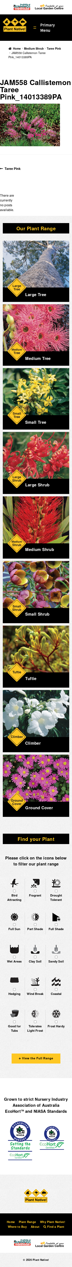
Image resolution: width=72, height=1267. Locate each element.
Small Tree (35, 422)
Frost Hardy (56, 1026)
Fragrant (35, 895)
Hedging (14, 994)
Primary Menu (47, 27)
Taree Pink (54, 48)
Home (17, 48)
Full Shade (56, 929)
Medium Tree (38, 358)
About (35, 1227)
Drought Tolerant (56, 897)
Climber (33, 743)
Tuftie (30, 678)
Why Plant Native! (52, 1222)
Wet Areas (14, 961)
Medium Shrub (34, 48)
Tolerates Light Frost (35, 1028)
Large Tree (35, 294)
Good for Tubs (14, 1028)
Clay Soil (35, 961)
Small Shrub (37, 614)
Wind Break (35, 994)
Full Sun (14, 929)
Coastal (56, 994)
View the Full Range (37, 1058)
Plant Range (27, 1222)
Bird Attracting (14, 897)
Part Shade (35, 929)
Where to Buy (17, 1227)
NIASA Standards (50, 1111)
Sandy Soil (56, 961)
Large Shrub (37, 485)
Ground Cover (39, 807)
